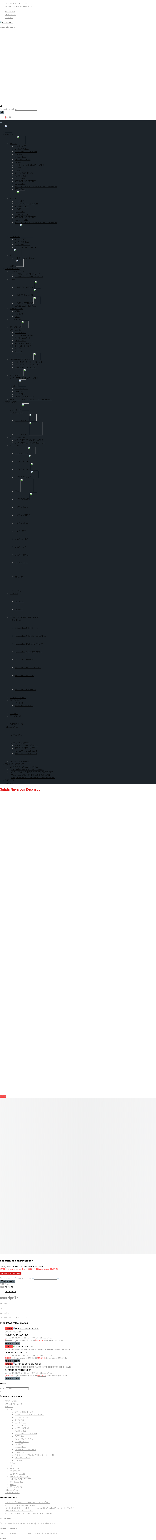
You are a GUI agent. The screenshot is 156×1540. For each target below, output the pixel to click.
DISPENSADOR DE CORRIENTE (28, 362)
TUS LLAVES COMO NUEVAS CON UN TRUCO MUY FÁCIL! (30, 1513)
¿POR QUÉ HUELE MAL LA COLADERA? (27, 769)
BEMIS (13, 266)
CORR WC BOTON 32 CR (16, 1352)
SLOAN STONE (21, 220)
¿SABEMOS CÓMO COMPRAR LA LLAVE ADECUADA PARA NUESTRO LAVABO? (39, 1508)
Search (3, 1388)
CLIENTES (9, 780)
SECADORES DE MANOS (25, 181)
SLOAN (13, 198)
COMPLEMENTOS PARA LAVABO (29, 165)
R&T (12, 255)
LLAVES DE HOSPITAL (25, 287)
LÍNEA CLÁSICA (22, 461)
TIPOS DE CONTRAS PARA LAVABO (20, 1505)
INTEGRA (19, 576)
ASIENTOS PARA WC (24, 343)
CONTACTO (10, 14)
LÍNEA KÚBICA (21, 507)
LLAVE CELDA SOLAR (24, 295)
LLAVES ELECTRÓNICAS (25, 306)
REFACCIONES (21, 189)
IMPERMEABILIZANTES (20, 1479)
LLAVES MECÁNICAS (24, 303)
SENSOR (18, 351)
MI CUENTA (10, 11)
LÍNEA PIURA (21, 546)
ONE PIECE (19, 703)
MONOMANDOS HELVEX (26, 151)
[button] (12, 1343)
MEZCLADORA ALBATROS (16, 1334)
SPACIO (18, 590)
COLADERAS (20, 183)
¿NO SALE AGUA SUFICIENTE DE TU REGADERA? (31, 772)
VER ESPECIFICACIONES (10, 1273)
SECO (17, 316)
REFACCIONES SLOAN (20, 742)
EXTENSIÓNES (21, 178)
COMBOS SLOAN (22, 214)
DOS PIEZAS (20, 332)
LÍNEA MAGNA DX (23, 515)
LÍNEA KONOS (21, 562)
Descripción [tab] (10, 1291)
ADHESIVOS (15, 1471)
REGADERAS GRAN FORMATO (28, 651)
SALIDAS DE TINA (22, 159)
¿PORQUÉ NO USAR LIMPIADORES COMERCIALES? (32, 777)
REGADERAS (20, 157)
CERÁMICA (19, 201)
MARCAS (9, 134)
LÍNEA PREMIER (22, 554)
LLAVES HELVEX (22, 1452)
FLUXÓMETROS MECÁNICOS (27, 274)
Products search (7, 109)
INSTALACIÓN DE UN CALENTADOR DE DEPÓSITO (27, 1502)
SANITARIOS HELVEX (24, 173)
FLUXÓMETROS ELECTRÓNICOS (29, 276)
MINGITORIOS (16, 308)
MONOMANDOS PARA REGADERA (30, 442)
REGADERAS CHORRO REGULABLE (30, 636)
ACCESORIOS (20, 175)
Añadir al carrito (7, 1281)
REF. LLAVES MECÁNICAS (26, 753)
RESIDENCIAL (11, 402)
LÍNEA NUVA (20, 531)
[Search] (2, 112)
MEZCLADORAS (22, 149)
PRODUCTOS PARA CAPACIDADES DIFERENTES (36, 186)
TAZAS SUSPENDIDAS (24, 396)
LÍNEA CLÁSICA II (23, 469)
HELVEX (13, 143)
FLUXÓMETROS (22, 167)
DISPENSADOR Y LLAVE (25, 367)
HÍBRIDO (19, 314)
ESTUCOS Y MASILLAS (19, 1476)
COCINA (18, 154)
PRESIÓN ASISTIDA (23, 338)
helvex (7, 1286)
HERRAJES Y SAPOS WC (25, 258)
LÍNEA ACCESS (21, 453)
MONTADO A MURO (24, 335)
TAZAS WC (19, 391)
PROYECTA (15, 236)
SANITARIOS (15, 330)
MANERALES (20, 146)
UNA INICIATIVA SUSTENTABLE (24, 766)
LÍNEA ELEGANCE (23, 477)
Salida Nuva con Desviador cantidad (15, 1278)
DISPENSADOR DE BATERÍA (27, 364)
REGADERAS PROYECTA (25, 247)
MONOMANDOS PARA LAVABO (24, 378)
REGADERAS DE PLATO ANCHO (29, 643)
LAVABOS (19, 162)
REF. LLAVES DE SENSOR (26, 750)
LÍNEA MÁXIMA (22, 523)
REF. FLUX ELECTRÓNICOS (26, 745)
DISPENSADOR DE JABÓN (26, 203)
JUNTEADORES (16, 1482)
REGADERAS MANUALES (26, 659)
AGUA (17, 311)
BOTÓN (18, 348)
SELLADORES (16, 1487)
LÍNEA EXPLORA (22, 499)
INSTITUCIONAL (12, 268)
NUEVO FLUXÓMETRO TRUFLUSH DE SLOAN (30, 775)
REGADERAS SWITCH (24, 675)
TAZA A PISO (20, 340)
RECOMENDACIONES (14, 764)
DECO (17, 491)
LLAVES (18, 170)
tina (13, 1286)
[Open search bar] (1, 106)
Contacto (9, 783)
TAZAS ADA (20, 394)
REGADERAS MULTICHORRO (28, 667)
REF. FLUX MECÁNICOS (25, 748)
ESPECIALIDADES (17, 1473)
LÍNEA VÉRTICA (22, 539)
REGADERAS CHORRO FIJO (27, 628)
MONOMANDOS (22, 244)
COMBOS (14, 386)
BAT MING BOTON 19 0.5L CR (18, 1370)
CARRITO (9, 17)
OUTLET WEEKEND (13, 1404)
